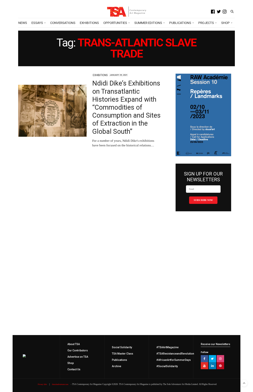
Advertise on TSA (77, 356)
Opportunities (115, 23)
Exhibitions (89, 23)
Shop (225, 23)
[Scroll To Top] (244, 383)
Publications (180, 23)
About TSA (73, 344)
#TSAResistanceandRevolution (175, 353)
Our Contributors (77, 350)
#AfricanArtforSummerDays (173, 359)
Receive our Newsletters (215, 344)
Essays (37, 23)
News (22, 23)
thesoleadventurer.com (60, 384)
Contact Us (73, 369)
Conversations (62, 23)
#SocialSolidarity (167, 366)
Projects (206, 23)
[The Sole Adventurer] (126, 11)
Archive (116, 366)
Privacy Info (42, 384)
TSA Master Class (122, 353)
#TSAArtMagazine (167, 347)
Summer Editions (148, 23)
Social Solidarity (122, 347)
